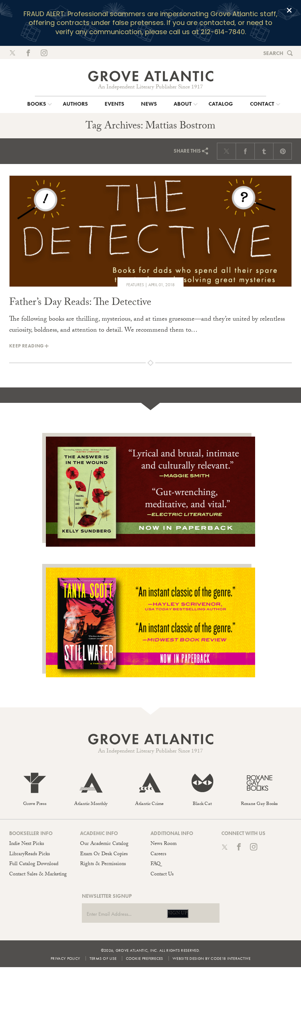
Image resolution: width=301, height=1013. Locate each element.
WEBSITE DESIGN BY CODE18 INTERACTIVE (211, 958)
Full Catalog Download (33, 864)
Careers (158, 854)
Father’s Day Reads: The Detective (80, 303)
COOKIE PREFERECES (144, 958)
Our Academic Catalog (104, 844)
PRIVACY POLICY (65, 958)
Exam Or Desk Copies (104, 854)
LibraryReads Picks (29, 854)
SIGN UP (178, 914)
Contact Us (162, 874)
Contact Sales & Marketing (38, 874)
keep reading (26, 346)
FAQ (155, 864)
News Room (163, 844)
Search (273, 53)
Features (135, 285)
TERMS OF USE (103, 958)
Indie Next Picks (26, 844)
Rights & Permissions (103, 864)
